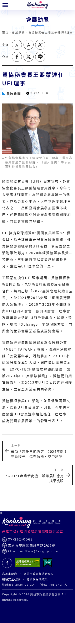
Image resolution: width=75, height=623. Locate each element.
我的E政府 (47, 563)
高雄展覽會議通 (7, 563)
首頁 (5, 32)
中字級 (29, 45)
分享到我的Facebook (17, 57)
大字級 (40, 45)
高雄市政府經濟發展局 (39, 574)
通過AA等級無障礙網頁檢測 (27, 563)
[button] (5, 5)
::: (1, 512)
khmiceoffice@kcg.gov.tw (33, 551)
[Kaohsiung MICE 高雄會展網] (37, 5)
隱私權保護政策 (37, 579)
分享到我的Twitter (29, 57)
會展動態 (18, 32)
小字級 (17, 45)
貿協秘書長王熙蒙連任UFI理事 (50, 32)
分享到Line (40, 57)
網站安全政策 (11, 579)
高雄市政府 (9, 574)
